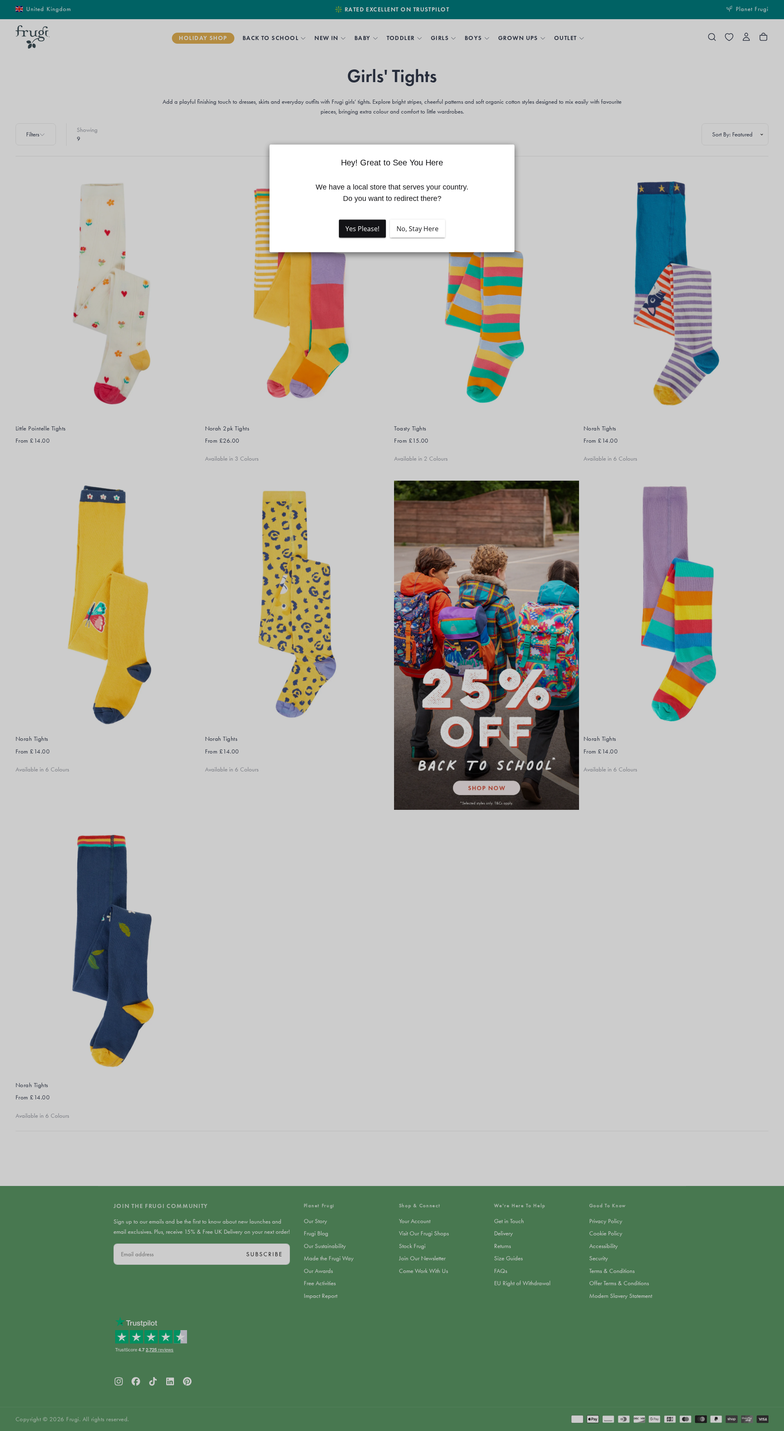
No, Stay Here (417, 228)
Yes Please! (362, 228)
